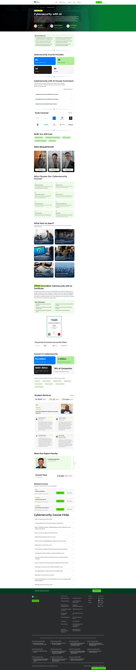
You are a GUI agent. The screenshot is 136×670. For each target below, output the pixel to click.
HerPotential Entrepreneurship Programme (64, 630)
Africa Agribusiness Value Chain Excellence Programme (77, 625)
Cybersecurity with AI (77, 598)
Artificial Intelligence (65, 601)
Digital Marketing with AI (78, 609)
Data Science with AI (65, 598)
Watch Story (67, 412)
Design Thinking (64, 624)
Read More (96, 590)
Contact (90, 602)
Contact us (79, 2)
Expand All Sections (68, 89)
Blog (74, 2)
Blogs (90, 600)
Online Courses (62, 2)
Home (56, 2)
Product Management (65, 617)
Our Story (90, 598)
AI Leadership (63, 621)
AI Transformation (76, 621)
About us (69, 2)
